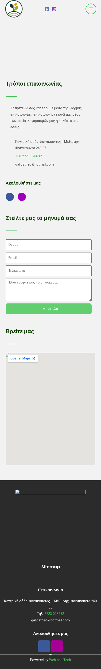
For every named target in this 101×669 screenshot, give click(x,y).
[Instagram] (54, 9)
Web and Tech (60, 660)
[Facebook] (46, 9)
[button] (50, 578)
